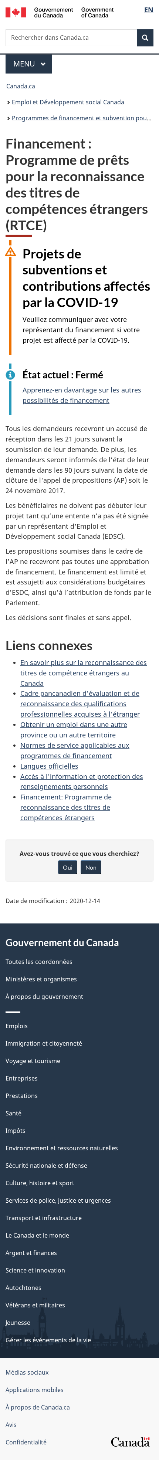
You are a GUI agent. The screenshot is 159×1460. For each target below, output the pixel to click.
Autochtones (23, 1288)
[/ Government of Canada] (60, 12)
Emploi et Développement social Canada (68, 102)
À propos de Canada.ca (38, 1407)
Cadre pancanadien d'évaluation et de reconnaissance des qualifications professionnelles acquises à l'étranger (80, 703)
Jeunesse (18, 1323)
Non (91, 867)
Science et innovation (35, 1270)
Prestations (22, 1096)
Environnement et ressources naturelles (62, 1148)
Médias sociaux (27, 1372)
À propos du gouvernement (44, 997)
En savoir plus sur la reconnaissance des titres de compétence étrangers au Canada (83, 673)
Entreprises (22, 1078)
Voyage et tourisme (33, 1061)
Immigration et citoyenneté (44, 1043)
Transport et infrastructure (44, 1218)
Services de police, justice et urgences (58, 1200)
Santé (13, 1113)
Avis (11, 1425)
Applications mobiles (35, 1390)
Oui (67, 867)
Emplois (17, 1026)
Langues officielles (49, 766)
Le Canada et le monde (37, 1235)
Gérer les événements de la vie (48, 1340)
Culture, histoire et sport (40, 1183)
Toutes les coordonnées (39, 962)
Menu (32, 64)
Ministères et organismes (41, 979)
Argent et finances (31, 1253)
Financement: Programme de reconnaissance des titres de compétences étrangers (66, 807)
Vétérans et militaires (35, 1305)
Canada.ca (20, 86)
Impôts (16, 1131)
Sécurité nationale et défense (46, 1165)
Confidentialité (26, 1442)
